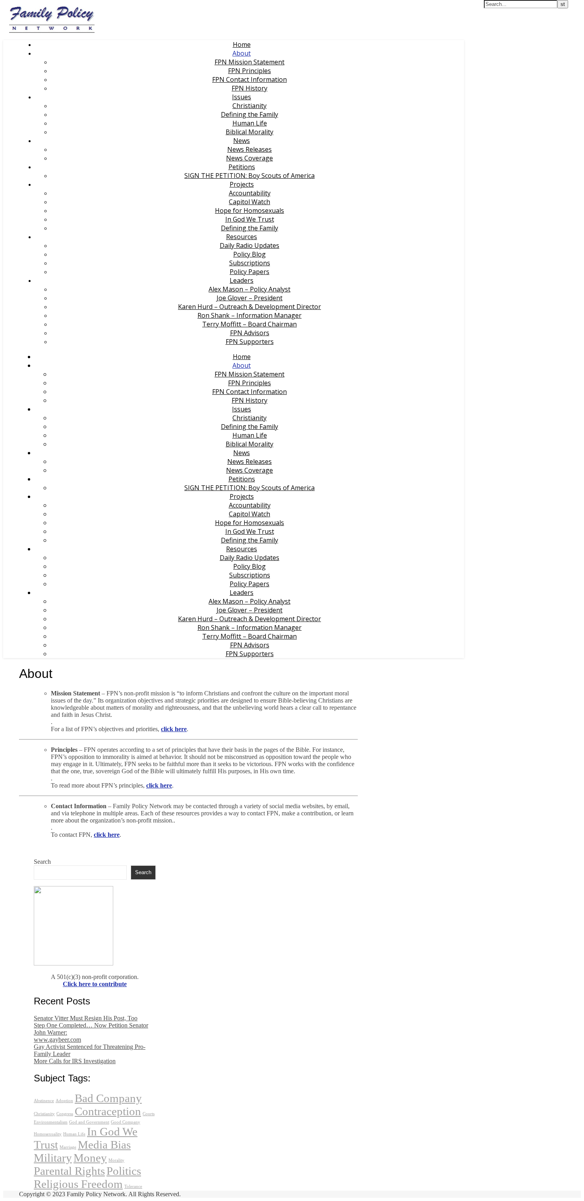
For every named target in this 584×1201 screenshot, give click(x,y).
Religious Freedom (78, 1184)
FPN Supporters (250, 341)
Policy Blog (249, 254)
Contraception (108, 1111)
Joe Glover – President (249, 297)
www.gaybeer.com (57, 1039)
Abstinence (44, 1101)
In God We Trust (249, 219)
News (241, 140)
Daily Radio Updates (249, 245)
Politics (123, 1170)
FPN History (249, 88)
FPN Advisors (249, 332)
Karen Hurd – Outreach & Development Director (249, 306)
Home (242, 44)
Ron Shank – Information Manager (249, 315)
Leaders (241, 280)
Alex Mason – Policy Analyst (249, 289)
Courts (149, 1114)
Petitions (241, 166)
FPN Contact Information (249, 79)
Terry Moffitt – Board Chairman (249, 324)
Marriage (68, 1147)
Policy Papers (249, 271)
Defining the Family (249, 114)
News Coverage (249, 158)
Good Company (125, 1122)
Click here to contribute (95, 984)
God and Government (89, 1122)
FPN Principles (249, 70)
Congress (64, 1114)
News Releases (249, 149)
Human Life (249, 123)
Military (53, 1157)
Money (90, 1157)
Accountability (250, 193)
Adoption (64, 1101)
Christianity (249, 105)
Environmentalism (51, 1122)
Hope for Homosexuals (249, 210)
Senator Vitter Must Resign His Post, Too (85, 1018)
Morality (116, 1160)
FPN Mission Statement (249, 62)
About (241, 53)
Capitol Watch (249, 201)
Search (42, 861)
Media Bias (104, 1144)
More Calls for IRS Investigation (75, 1061)
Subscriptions (249, 263)
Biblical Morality (249, 131)
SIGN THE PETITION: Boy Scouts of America (249, 175)
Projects (242, 184)
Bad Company (108, 1098)
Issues (241, 97)
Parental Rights (69, 1170)
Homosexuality (48, 1134)
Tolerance (133, 1186)
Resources (241, 236)
